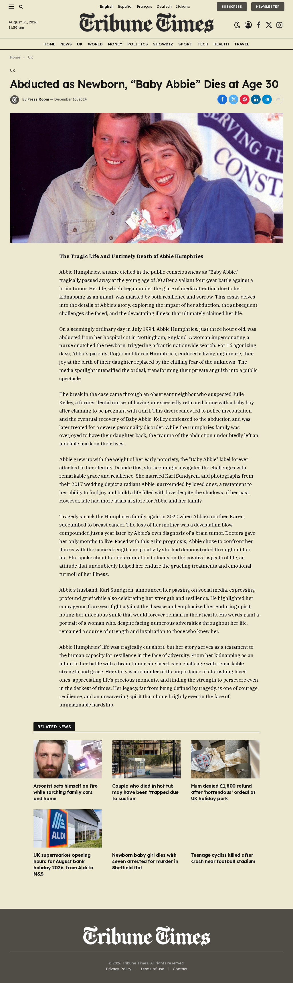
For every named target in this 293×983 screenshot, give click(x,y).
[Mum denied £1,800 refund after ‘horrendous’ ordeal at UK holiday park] (225, 759)
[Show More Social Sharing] (278, 99)
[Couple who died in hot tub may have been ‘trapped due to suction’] (146, 759)
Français (144, 6)
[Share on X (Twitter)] (233, 99)
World (95, 43)
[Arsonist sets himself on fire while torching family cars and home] (67, 759)
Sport (185, 43)
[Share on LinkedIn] (256, 99)
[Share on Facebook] (222, 99)
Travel (241, 43)
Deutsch (164, 6)
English (107, 6)
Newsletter (268, 7)
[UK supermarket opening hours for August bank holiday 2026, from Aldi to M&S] (67, 828)
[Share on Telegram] (267, 99)
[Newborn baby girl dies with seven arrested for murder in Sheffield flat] (146, 828)
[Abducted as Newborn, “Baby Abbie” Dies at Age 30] (146, 178)
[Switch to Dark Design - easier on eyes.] (237, 25)
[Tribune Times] (146, 25)
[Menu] (11, 6)
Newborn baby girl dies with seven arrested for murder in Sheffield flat (145, 861)
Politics (137, 43)
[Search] (20, 6)
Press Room (38, 99)
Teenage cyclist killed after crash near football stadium (223, 858)
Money (115, 43)
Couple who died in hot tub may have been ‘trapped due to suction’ (145, 792)
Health (221, 43)
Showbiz (163, 43)
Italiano (183, 6)
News (66, 43)
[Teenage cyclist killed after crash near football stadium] (225, 828)
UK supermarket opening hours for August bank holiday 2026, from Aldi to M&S (63, 864)
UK (80, 43)
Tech (202, 43)
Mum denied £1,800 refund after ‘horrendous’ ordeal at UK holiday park (223, 792)
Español (125, 6)
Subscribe (232, 7)
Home (49, 43)
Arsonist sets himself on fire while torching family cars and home (65, 792)
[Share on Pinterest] (245, 99)
